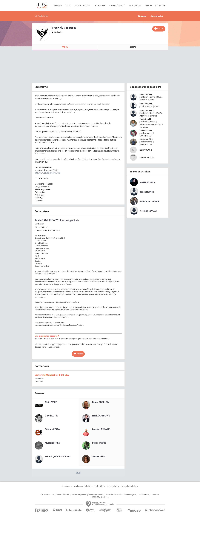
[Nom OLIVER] (133, 150)
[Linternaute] (74, 510)
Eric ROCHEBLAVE (101, 415)
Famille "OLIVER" (147, 157)
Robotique (135, 5)
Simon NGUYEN (147, 192)
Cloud (148, 5)
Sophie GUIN (98, 456)
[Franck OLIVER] (42, 33)
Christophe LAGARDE (149, 201)
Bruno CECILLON (100, 402)
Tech (67, 5)
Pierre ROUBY (99, 442)
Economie (160, 5)
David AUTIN (51, 415)
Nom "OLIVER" (146, 150)
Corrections (154, 495)
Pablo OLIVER (145, 119)
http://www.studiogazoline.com (47, 173)
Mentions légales (130, 495)
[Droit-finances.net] (90, 510)
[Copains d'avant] (105, 510)
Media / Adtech (82, 5)
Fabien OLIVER (145, 130)
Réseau (133, 47)
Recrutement (75, 495)
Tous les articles (143, 495)
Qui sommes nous (47, 495)
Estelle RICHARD (147, 182)
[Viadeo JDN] (119, 510)
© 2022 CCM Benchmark (100, 497)
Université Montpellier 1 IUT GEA (52, 374)
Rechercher (43, 16)
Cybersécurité (117, 5)
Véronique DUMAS (148, 211)
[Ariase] (134, 510)
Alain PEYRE (51, 402)
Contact (58, 495)
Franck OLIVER (146, 94)
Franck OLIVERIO (146, 110)
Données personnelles (96, 495)
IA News (58, 5)
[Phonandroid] (155, 510)
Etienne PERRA (52, 429)
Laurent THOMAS (101, 429)
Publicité (66, 495)
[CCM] (57, 510)
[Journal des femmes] (41, 510)
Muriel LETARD (52, 442)
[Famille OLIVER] (133, 157)
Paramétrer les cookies (114, 495)
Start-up (100, 5)
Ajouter (160, 28)
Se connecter (156, 16)
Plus (78, 472)
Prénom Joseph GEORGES (57, 456)
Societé (83, 495)
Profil (65, 47)
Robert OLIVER (146, 139)
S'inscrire (142, 16)
